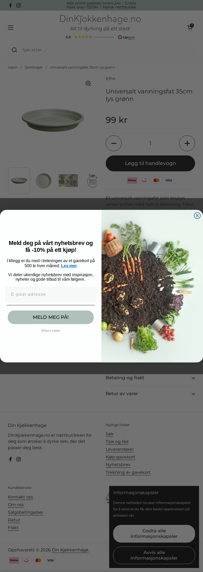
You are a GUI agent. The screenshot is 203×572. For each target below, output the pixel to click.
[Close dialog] (197, 215)
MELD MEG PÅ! (51, 317)
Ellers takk (50, 331)
